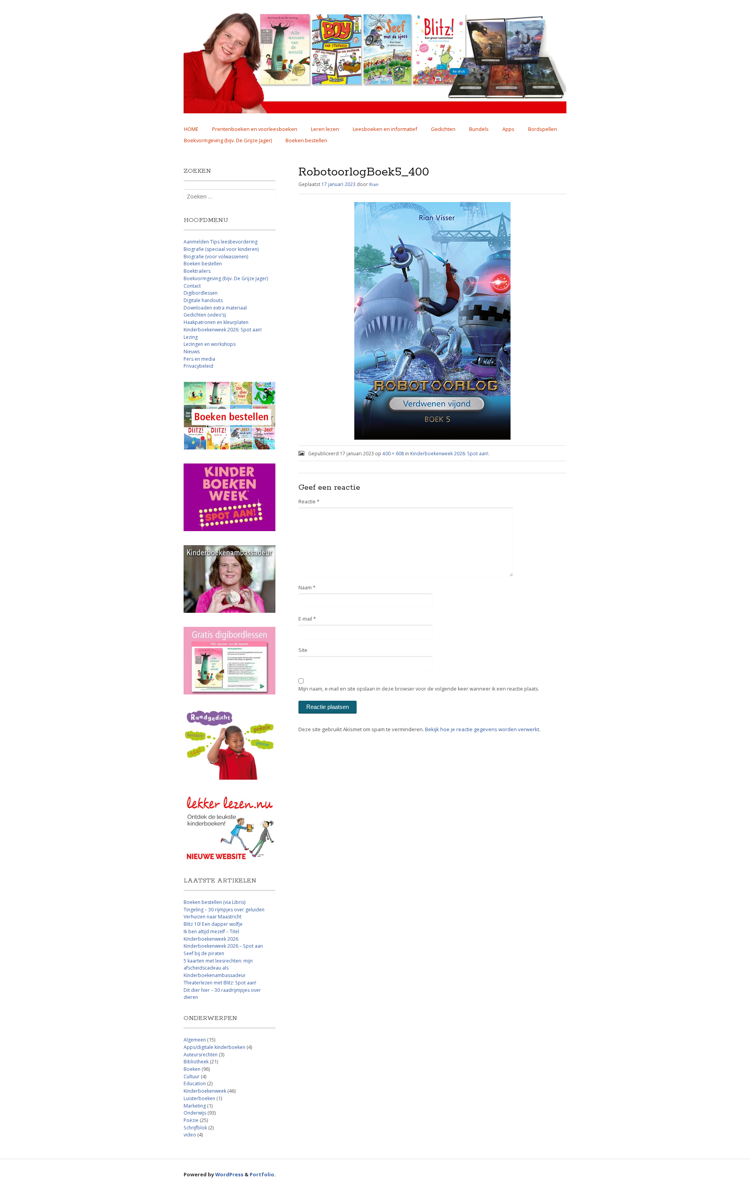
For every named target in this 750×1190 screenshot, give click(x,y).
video (190, 1134)
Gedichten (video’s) (205, 314)
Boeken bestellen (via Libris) (214, 902)
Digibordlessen (201, 293)
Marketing (195, 1105)
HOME (191, 128)
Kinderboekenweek (205, 1091)
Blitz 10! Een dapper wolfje (213, 924)
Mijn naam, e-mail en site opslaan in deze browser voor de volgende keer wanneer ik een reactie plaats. (418, 688)
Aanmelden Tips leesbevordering (220, 241)
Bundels (479, 128)
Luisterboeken (199, 1098)
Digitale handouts (203, 300)
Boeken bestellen (306, 140)
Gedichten (443, 128)
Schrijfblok (195, 1127)
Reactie (309, 501)
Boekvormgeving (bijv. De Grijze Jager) (228, 140)
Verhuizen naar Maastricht (212, 916)
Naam (307, 587)
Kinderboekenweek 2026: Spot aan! (449, 453)
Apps (508, 128)
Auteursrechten (201, 1054)
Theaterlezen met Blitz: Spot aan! (220, 982)
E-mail (307, 619)
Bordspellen (542, 128)
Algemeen (195, 1039)
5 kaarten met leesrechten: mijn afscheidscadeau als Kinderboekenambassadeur (218, 968)
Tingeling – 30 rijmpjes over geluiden (224, 909)
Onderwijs (195, 1112)
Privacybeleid (198, 366)
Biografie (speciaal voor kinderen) (221, 249)
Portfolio (262, 1174)
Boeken (192, 1069)
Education (195, 1083)
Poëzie (191, 1120)
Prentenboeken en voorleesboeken (254, 128)
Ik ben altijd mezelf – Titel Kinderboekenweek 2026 (211, 935)
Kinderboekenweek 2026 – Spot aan (223, 946)
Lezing (191, 337)
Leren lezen (325, 128)
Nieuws (192, 351)
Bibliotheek (196, 1061)
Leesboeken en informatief (385, 128)
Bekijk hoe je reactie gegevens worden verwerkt (482, 729)
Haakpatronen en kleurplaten (216, 322)
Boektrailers (197, 271)
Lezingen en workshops (210, 344)
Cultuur (192, 1076)
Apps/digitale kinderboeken (214, 1047)
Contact (192, 286)
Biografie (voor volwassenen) (216, 256)
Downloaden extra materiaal (215, 307)
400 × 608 (393, 453)
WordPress (229, 1174)
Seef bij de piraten (204, 953)
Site (302, 650)
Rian (374, 184)
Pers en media (199, 359)
